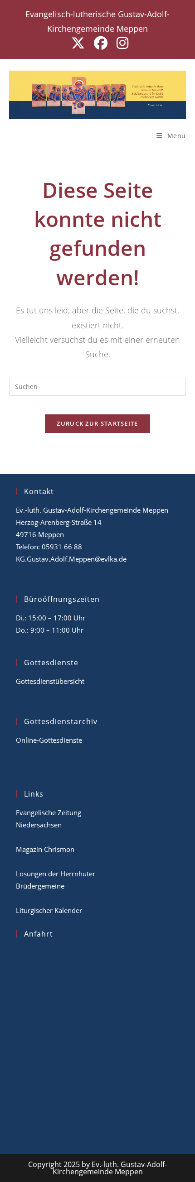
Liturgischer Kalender (49, 910)
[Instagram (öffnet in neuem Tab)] (120, 43)
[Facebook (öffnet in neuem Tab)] (100, 43)
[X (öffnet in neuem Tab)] (78, 43)
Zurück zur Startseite (97, 423)
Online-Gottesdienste (49, 740)
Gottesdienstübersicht (50, 681)
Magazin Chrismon (45, 849)
